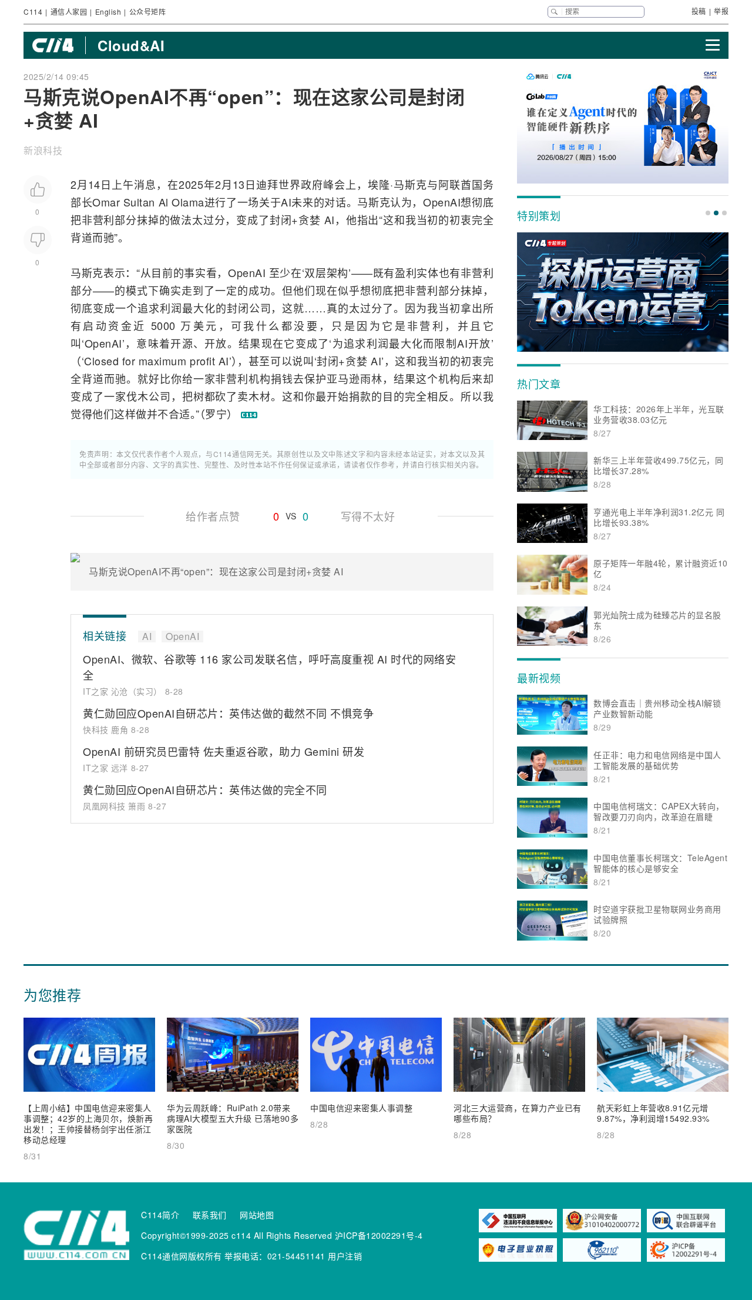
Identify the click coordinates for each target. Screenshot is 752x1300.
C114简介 (160, 1215)
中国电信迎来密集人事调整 (361, 1108)
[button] (708, 213)
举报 (721, 11)
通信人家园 (69, 11)
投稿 (698, 11)
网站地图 (257, 1215)
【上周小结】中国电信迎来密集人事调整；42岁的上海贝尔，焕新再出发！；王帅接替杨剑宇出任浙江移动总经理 (88, 1123)
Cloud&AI (131, 45)
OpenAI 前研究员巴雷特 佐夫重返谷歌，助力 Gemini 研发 (223, 751)
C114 (33, 11)
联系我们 (210, 1215)
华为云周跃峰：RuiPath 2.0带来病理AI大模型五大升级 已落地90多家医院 (232, 1118)
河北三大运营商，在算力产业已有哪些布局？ (518, 1113)
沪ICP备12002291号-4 (379, 1235)
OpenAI (442, 201)
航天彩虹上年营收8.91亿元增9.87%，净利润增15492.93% (653, 1113)
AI (286, 201)
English (108, 11)
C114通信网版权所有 (181, 1256)
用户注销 (345, 1256)
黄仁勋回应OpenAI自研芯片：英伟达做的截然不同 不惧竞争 (228, 713)
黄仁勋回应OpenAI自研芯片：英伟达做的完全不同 (205, 789)
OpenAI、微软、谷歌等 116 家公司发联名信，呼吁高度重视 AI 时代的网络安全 (269, 666)
